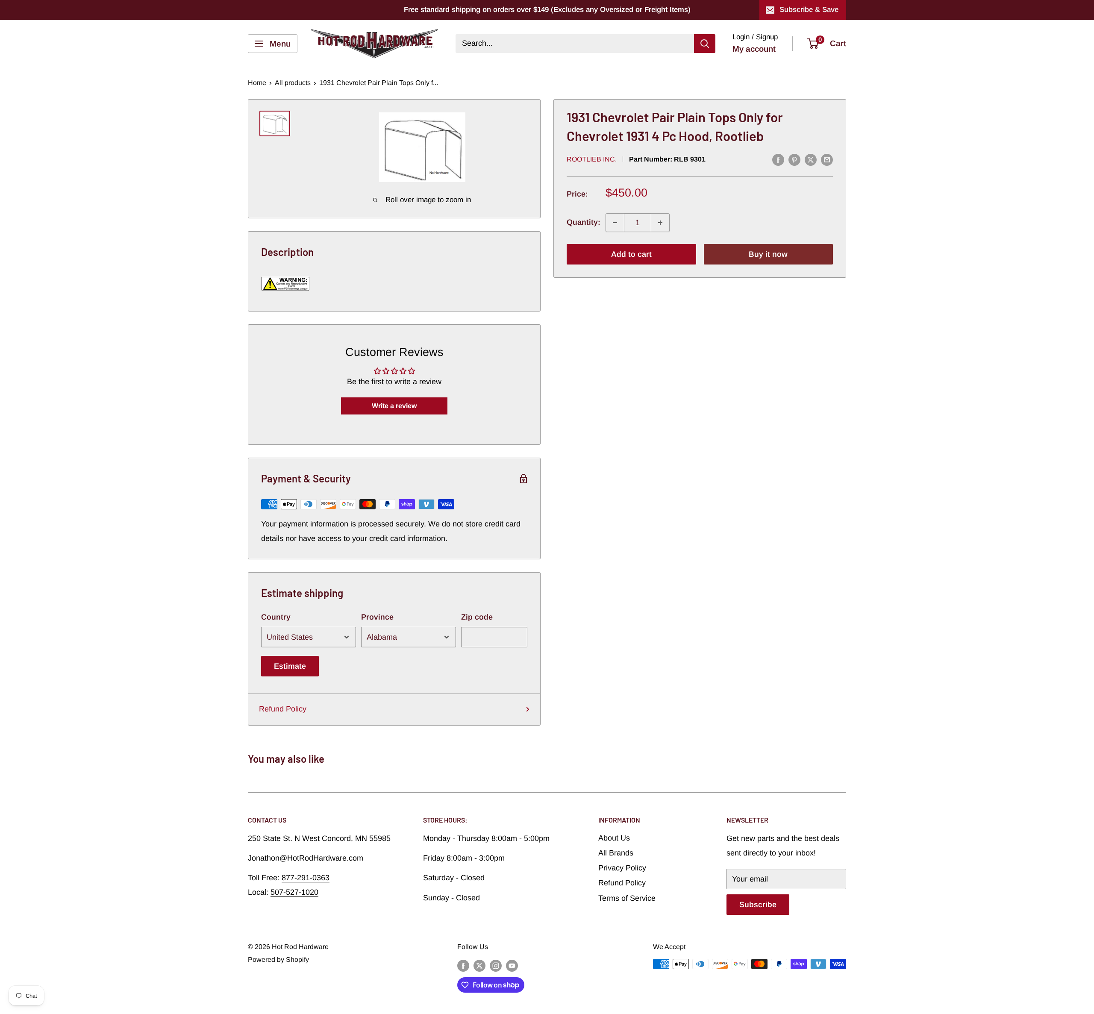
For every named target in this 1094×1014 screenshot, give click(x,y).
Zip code (477, 617)
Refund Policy (282, 709)
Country (276, 617)
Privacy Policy (622, 868)
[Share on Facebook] (778, 160)
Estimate (290, 666)
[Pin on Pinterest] (794, 160)
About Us (614, 838)
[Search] (704, 43)
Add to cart (631, 254)
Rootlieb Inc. (592, 159)
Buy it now (768, 254)
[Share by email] (827, 160)
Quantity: (583, 222)
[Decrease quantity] (615, 223)
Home (257, 82)
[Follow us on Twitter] (479, 965)
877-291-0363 (305, 877)
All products (293, 82)
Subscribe (757, 904)
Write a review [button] (394, 405)
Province (377, 617)
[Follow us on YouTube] (512, 965)
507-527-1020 (294, 892)
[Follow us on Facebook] (463, 965)
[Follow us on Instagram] (496, 965)
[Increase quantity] (660, 223)
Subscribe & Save (808, 10)
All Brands (615, 853)
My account (754, 48)
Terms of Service (627, 898)
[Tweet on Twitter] (811, 160)
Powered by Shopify (278, 959)
